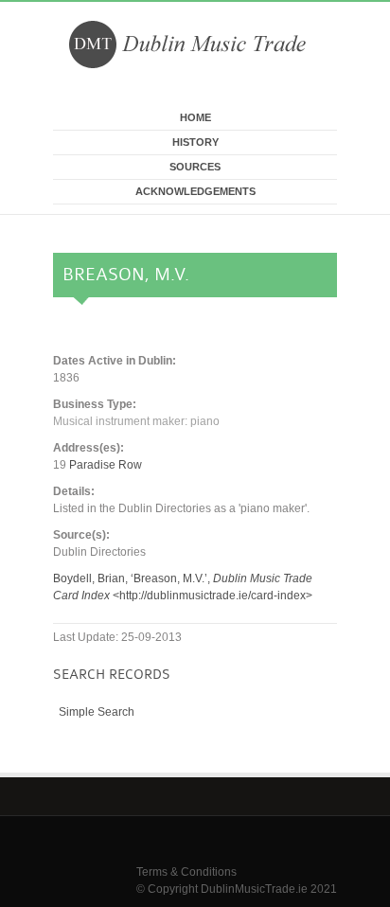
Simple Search (96, 712)
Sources (195, 166)
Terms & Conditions (186, 872)
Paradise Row (105, 464)
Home (195, 117)
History (195, 142)
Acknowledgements (195, 191)
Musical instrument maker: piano (136, 421)
